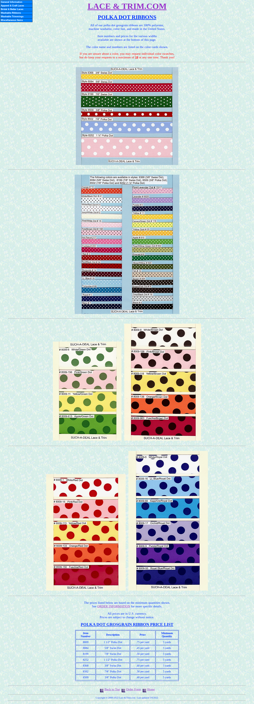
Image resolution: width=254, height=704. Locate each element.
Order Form (133, 689)
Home (151, 689)
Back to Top (112, 689)
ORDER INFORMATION (113, 606)
